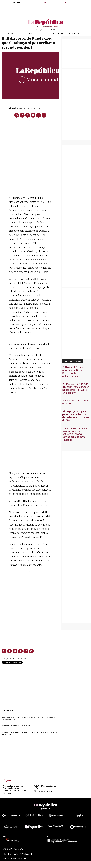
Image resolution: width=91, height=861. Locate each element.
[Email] (44, 115)
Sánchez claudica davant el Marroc (17, 726)
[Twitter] (50, 3)
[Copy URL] (38, 115)
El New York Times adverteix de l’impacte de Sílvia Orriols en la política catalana (29, 733)
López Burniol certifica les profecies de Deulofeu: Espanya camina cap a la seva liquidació (74, 434)
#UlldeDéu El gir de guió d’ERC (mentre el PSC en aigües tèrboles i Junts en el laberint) (75, 388)
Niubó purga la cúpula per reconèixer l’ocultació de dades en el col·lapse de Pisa (28, 718)
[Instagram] (39, 3)
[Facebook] (34, 3)
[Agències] (5, 108)
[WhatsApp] (55, 3)
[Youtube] (48, 808)
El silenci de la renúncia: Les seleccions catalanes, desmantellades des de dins (14, 788)
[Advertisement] (30, 156)
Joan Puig (9, 793)
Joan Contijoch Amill (44, 791)
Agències (11, 108)
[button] (65, 3)
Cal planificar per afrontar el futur (45, 787)
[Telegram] (45, 3)
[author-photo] (4, 793)
